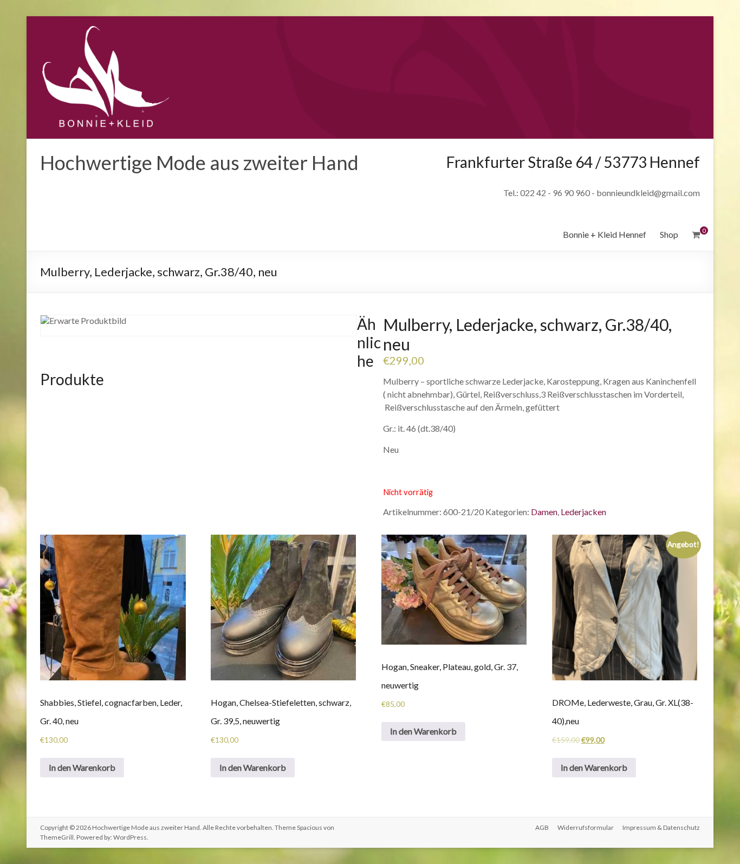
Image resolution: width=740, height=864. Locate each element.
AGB (542, 827)
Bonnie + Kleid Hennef (604, 234)
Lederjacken (583, 511)
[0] (696, 234)
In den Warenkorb (82, 767)
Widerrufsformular (585, 827)
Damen (544, 511)
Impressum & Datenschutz (661, 827)
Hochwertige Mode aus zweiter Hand (199, 162)
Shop (669, 234)
